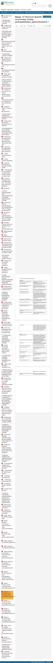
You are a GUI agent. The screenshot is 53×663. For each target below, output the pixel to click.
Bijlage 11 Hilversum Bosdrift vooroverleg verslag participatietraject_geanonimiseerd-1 (7, 603)
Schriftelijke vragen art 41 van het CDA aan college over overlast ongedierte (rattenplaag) (7, 390)
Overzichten (17, 9)
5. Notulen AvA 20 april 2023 (7, 489)
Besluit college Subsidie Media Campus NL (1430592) (7, 75)
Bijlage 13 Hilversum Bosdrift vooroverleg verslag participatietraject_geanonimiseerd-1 (7, 620)
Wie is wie (23, 9)
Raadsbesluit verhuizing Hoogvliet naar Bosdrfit (6, 512)
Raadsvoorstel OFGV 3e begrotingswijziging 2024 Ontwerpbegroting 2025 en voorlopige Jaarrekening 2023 (7, 206)
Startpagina (3, 9)
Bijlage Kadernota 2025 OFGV (7, 232)
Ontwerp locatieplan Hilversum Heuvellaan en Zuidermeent (7, 270)
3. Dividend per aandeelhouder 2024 (6, 480)
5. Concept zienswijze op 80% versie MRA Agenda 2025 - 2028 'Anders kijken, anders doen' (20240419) (6, 182)
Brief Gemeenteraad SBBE (7, 50)
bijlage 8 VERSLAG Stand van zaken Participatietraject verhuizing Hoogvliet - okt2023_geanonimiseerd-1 (7, 576)
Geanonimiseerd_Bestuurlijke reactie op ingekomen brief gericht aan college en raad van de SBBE (7, 44)
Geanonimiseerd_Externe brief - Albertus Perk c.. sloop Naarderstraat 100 (7, 102)
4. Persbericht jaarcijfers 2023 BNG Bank (6, 485)
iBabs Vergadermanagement (37, 662)
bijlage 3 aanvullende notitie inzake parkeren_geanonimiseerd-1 (7, 535)
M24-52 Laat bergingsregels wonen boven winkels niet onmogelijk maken (7, 330)
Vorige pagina (48, 16)
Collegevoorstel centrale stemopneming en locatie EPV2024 (7, 288)
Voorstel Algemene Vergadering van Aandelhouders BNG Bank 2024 (7, 466)
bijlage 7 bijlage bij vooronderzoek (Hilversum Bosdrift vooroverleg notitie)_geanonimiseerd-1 (7, 565)
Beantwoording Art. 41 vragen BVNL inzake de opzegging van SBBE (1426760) (6, 420)
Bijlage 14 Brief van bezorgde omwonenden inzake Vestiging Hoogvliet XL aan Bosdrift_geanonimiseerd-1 (7, 630)
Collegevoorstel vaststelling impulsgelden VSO (6, 366)
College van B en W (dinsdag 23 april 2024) (23, 12)
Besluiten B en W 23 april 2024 (7, 16)
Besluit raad (6, 188)
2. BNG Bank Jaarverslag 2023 (6, 476)
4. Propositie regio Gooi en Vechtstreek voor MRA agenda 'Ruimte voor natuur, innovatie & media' (7, 173)
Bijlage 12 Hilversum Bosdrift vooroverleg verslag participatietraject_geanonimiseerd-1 (7, 612)
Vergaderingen (10, 9)
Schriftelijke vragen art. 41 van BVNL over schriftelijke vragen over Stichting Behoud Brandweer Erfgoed (7, 411)
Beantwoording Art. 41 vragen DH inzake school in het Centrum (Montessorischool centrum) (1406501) (6, 92)
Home (9, 12)
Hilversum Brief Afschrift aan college (6, 239)
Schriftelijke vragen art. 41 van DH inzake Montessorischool (7, 109)
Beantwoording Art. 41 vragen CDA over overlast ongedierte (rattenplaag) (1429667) (7, 381)
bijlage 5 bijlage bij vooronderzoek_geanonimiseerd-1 (7, 548)
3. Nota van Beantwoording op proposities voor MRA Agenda (7, 165)
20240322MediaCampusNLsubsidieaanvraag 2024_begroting (7, 71)
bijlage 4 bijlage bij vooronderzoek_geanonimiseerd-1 (7, 542)
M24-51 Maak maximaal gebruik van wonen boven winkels (7, 324)
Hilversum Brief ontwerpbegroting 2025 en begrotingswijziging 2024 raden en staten (7, 245)
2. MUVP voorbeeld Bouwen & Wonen (6, 155)
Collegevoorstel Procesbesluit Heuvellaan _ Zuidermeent (6, 263)
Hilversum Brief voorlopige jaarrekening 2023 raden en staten (7, 251)
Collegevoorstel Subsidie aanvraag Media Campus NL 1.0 (7, 59)
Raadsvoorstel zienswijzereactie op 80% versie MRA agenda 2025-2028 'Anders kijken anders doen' (7, 140)
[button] (50, 5)
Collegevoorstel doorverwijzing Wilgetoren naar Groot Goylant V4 (7, 123)
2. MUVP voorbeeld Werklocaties (7, 160)
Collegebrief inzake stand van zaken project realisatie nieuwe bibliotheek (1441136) (7, 654)
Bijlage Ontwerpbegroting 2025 (7, 235)
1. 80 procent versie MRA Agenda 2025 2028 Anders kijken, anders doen (6, 149)
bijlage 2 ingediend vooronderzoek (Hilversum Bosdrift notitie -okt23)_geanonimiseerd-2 (7, 525)
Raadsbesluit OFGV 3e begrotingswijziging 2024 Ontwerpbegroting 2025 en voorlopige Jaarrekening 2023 (7, 216)
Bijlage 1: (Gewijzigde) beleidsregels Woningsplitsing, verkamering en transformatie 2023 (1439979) (6, 315)
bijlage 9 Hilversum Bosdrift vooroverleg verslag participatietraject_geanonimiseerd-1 (7, 586)
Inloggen (48, 662)
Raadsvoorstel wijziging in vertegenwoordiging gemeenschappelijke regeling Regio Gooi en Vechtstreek (7, 438)
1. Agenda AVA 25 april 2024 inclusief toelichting (7, 472)
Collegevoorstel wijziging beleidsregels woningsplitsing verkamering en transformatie (7, 305)
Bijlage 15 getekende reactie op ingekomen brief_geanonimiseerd (7, 640)
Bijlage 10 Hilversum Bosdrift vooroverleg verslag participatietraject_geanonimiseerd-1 (7, 595)
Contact (29, 9)
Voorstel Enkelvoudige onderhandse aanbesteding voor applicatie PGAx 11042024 (6, 349)
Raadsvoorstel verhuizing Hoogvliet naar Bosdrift (6, 506)
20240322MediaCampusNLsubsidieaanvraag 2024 (7, 65)
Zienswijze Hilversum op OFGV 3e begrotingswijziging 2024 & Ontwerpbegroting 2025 (7, 225)
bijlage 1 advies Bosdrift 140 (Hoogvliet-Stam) (7, 517)
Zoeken (33, 3)
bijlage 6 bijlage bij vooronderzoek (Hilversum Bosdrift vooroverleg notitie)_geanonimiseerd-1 (7, 555)
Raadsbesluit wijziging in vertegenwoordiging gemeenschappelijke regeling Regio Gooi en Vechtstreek (7, 448)
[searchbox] (40, 5)
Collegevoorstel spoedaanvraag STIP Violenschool (6, 27)
